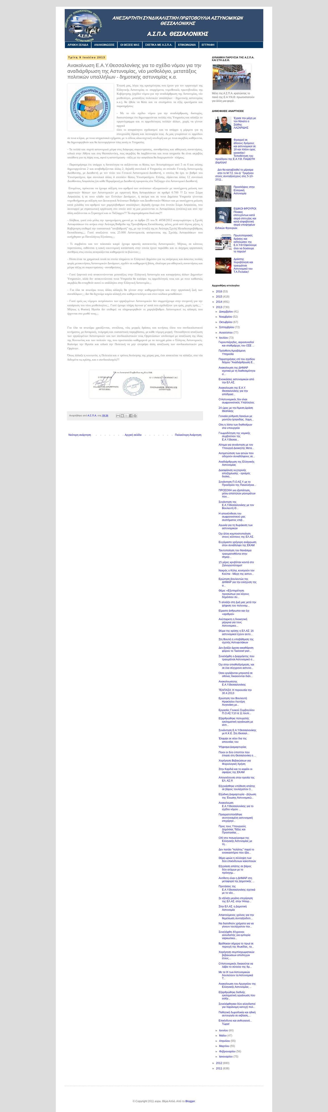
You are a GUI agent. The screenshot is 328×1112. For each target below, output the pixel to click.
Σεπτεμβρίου (227, 327)
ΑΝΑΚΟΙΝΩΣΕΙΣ (104, 44)
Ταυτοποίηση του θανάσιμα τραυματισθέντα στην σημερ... (235, 553)
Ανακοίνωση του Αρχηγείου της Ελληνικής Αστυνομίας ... (237, 985)
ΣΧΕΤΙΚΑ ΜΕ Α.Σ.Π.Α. (158, 44)
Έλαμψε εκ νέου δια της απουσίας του (233, 740)
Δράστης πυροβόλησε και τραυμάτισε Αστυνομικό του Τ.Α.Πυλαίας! (243, 266)
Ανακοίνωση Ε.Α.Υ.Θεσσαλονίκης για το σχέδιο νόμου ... (236, 806)
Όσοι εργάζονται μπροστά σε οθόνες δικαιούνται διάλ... (236, 674)
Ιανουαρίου (226, 1056)
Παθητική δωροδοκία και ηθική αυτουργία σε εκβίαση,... (237, 1014)
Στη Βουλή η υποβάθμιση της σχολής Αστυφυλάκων (236, 641)
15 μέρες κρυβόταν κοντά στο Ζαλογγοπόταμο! (236, 564)
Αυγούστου (226, 332)
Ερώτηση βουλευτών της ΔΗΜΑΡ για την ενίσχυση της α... (238, 582)
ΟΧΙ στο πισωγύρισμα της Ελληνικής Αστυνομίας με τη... (235, 841)
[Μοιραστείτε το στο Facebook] (131, 415)
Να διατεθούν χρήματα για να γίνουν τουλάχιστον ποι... (236, 925)
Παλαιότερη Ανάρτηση (188, 434)
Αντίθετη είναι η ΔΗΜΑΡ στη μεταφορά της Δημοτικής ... (236, 880)
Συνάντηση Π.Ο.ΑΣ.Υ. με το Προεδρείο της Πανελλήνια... (237, 483)
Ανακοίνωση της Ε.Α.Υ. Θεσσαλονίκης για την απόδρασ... (233, 391)
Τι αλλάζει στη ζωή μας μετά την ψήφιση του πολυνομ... (237, 604)
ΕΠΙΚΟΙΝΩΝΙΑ (187, 44)
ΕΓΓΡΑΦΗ (208, 44)
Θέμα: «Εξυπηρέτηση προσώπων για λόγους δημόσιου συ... (234, 594)
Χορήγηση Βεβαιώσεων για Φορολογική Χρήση (235, 762)
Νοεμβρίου (226, 316)
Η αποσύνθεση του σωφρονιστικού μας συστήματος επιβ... (232, 517)
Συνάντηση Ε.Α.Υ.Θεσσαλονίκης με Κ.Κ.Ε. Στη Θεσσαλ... (237, 732)
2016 (219, 291)
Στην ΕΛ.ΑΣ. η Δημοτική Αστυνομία (233, 908)
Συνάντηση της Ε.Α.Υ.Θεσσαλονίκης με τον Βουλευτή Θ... (236, 505)
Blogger (190, 1101)
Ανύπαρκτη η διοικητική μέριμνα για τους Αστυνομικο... (233, 622)
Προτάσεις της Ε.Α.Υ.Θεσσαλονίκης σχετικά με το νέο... (237, 889)
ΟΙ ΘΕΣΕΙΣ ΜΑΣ (129, 44)
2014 (219, 301)
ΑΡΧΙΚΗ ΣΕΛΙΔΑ (78, 44)
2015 (219, 296)
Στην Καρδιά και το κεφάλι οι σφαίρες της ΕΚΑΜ (235, 771)
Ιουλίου (224, 337)
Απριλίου (225, 1041)
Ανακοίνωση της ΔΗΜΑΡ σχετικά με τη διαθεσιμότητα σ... (237, 371)
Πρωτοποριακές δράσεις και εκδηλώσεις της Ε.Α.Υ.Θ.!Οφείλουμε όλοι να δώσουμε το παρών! (245, 243)
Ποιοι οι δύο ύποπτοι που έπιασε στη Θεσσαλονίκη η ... (237, 754)
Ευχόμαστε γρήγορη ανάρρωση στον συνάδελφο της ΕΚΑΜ (237, 544)
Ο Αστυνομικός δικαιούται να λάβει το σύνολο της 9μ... (236, 965)
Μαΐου (223, 1035)
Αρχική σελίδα (133, 434)
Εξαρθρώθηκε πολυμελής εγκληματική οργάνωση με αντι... (236, 721)
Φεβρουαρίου (227, 1051)
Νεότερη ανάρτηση (80, 434)
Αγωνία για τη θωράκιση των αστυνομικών (236, 527)
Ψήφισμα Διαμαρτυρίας (233, 747)
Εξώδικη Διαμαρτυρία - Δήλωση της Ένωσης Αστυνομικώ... (237, 796)
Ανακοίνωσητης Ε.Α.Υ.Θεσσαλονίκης (232, 683)
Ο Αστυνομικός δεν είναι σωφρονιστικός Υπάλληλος (236, 401)
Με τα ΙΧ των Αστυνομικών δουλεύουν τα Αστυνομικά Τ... (236, 975)
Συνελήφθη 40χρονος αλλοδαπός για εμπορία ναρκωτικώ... (234, 935)
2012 (219, 1063)
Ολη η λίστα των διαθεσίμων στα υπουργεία (235, 426)
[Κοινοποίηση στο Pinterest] (135, 415)
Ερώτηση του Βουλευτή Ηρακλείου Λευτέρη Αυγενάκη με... (233, 701)
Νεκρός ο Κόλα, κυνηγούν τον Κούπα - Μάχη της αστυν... (236, 572)
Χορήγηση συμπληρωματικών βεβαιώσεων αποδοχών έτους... (236, 955)
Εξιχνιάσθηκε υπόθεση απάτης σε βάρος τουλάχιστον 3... (237, 788)
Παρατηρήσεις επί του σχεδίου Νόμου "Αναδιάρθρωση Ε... (237, 361)
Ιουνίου (224, 1030)
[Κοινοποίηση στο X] (126, 415)
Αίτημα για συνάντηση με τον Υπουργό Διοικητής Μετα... (236, 446)
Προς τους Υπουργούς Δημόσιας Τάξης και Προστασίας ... (232, 829)
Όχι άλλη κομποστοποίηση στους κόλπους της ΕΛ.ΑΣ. (236, 535)
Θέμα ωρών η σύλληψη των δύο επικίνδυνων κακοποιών (237, 859)
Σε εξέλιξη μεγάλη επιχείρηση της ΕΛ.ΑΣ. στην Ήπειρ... (236, 900)
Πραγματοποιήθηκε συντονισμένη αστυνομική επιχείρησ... (236, 817)
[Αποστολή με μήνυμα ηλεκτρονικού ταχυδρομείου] (118, 415)
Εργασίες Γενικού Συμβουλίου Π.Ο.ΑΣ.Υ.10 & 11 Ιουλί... (237, 712)
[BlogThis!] (122, 415)
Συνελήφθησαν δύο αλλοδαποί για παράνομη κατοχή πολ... (237, 1005)
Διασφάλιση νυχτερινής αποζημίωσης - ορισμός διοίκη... (234, 473)
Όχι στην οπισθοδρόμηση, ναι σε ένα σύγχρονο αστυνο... (236, 666)
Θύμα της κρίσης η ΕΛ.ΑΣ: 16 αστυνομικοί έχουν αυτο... (236, 632)
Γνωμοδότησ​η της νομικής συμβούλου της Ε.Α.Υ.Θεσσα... (234, 436)
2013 (219, 307)
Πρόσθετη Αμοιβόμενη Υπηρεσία (232, 352)
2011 (219, 1068)
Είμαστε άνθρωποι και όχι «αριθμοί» (234, 612)
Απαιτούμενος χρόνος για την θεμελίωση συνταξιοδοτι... (236, 916)
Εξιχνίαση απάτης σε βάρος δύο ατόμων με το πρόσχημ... (235, 869)
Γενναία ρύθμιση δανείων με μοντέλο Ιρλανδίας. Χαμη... (236, 418)
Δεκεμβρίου (226, 311)
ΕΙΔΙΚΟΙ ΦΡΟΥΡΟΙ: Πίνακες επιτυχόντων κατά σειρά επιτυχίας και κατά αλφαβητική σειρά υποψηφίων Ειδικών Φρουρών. (236, 218)
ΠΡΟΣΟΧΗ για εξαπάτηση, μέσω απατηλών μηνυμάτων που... (237, 493)
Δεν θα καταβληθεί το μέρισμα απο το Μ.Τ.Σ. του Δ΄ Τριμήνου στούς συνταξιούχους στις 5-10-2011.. (234, 174)
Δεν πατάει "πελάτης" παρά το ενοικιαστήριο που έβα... (236, 851)
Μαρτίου (224, 1046)
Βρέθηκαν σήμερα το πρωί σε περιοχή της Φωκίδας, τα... (236, 945)
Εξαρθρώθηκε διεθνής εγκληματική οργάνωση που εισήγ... (237, 995)
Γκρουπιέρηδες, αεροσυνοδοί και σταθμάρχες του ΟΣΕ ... (236, 344)
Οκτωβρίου (226, 322)
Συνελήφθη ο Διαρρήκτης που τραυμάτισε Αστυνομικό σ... (236, 658)
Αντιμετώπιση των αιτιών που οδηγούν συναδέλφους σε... (237, 455)
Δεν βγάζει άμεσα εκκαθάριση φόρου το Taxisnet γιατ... (236, 649)
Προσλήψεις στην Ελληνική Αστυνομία (244, 190)
